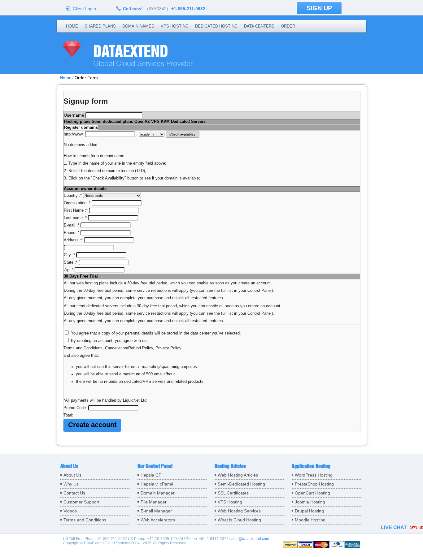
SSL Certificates (233, 492)
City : (69, 255)
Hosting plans (77, 121)
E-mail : (71, 225)
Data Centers (259, 26)
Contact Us (74, 492)
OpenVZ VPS (146, 121)
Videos (70, 510)
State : (70, 262)
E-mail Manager (156, 510)
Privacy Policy (168, 348)
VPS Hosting (175, 26)
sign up (319, 8)
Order (288, 26)
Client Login (84, 8)
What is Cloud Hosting (239, 519)
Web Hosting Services (239, 510)
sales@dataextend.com (249, 539)
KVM (165, 121)
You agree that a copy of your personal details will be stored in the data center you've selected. (156, 333)
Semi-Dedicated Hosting (241, 483)
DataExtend (130, 51)
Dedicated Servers (188, 121)
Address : (73, 240)
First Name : (76, 210)
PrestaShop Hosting (314, 483)
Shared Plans (100, 26)
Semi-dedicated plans (112, 121)
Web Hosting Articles (238, 475)
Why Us (71, 483)
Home (72, 26)
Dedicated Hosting (216, 26)
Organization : (77, 203)
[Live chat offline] (402, 527)
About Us (72, 475)
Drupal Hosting (309, 510)
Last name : (75, 218)
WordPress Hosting (314, 475)
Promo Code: (75, 408)
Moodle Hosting (310, 519)
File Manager (154, 501)
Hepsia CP (151, 475)
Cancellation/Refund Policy (129, 348)
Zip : (68, 270)
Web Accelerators (158, 519)
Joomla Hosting (310, 501)
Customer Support (81, 501)
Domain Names (138, 26)
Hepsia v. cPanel (157, 483)
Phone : (71, 233)
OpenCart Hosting (312, 492)
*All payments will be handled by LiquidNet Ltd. (105, 400)
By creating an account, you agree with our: (110, 341)
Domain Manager (158, 492)
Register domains (81, 127)
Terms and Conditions (82, 348)
